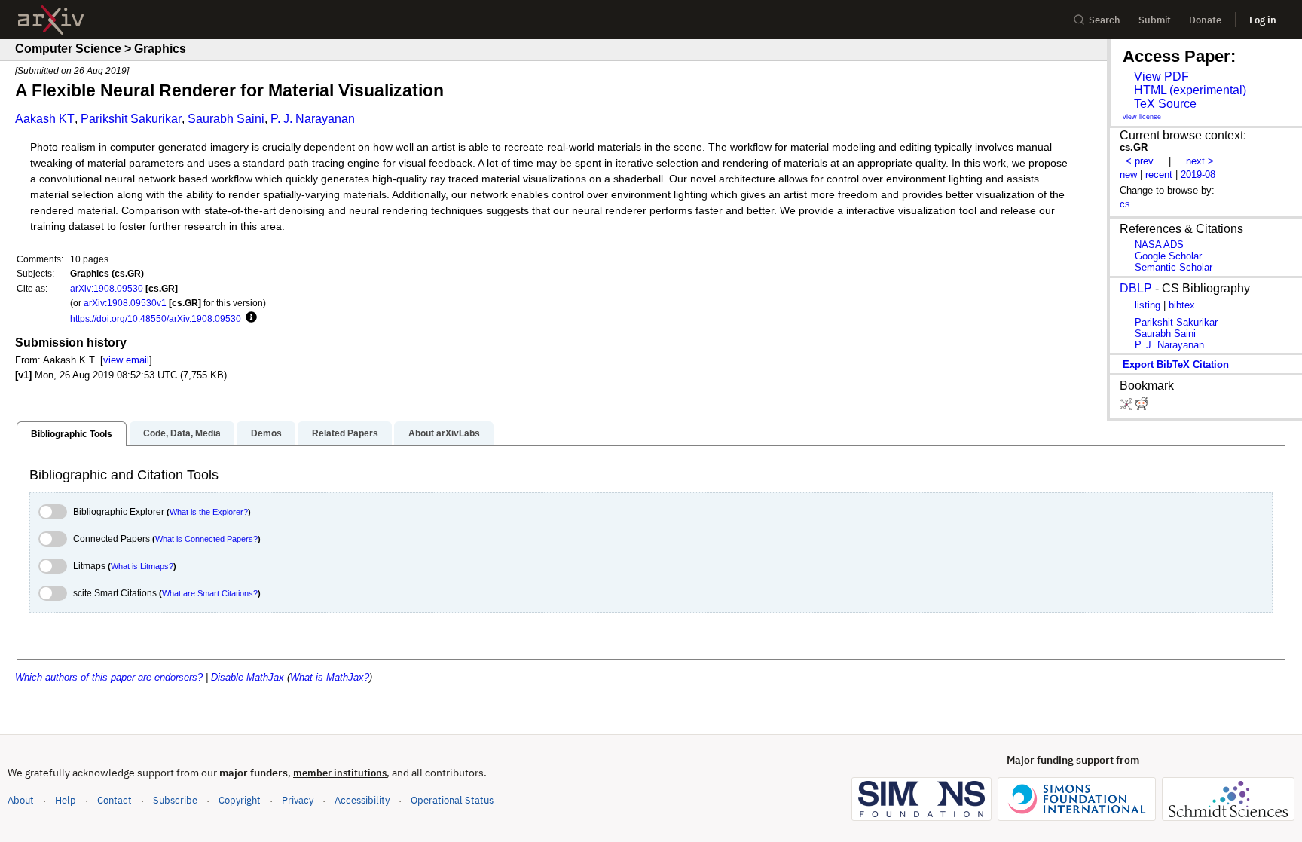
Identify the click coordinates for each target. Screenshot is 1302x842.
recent (1158, 174)
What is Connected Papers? (206, 538)
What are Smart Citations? (210, 593)
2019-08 (1198, 174)
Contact (114, 800)
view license (1142, 117)
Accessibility (362, 800)
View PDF (1161, 76)
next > (1200, 161)
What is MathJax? (329, 677)
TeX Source (1165, 103)
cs (1125, 204)
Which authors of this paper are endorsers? (109, 677)
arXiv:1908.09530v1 (125, 303)
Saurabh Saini (226, 118)
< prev (1140, 161)
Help (65, 800)
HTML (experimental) (1190, 90)
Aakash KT (45, 118)
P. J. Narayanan (312, 118)
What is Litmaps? (142, 566)
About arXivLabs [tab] (444, 433)
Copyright (240, 800)
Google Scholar (1168, 256)
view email (126, 360)
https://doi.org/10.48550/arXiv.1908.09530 (155, 318)
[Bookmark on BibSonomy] (1127, 406)
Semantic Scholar (1173, 267)
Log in (1262, 20)
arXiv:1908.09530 (106, 288)
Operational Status (452, 800)
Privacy (297, 800)
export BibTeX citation (1176, 364)
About (21, 800)
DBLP (1136, 288)
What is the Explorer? (209, 511)
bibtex (1182, 305)
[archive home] (51, 20)
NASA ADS (1159, 244)
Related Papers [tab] (345, 433)
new (1128, 174)
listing (1147, 305)
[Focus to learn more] (249, 318)
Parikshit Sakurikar (131, 118)
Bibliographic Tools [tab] (71, 434)
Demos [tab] (266, 433)
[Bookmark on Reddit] (1141, 406)
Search (1104, 20)
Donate (1205, 20)
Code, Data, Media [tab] (182, 433)
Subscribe (175, 800)
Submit (1154, 20)
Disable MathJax (247, 677)
